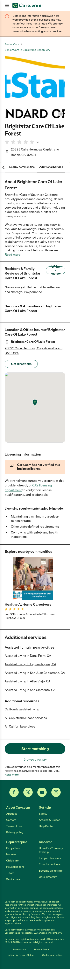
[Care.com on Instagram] (56, 792)
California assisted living (22, 709)
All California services (20, 726)
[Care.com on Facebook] (14, 792)
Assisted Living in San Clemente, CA (30, 690)
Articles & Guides (49, 820)
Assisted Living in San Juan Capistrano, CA (35, 673)
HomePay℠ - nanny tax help (51, 850)
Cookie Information (52, 955)
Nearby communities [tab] (22, 167)
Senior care (13, 879)
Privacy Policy (41, 949)
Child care (12, 860)
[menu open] (7, 5)
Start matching (35, 748)
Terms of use (14, 826)
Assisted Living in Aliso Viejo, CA (27, 681)
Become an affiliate (51, 870)
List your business (50, 858)
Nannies (11, 854)
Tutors (10, 873)
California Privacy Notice (21, 955)
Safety (43, 813)
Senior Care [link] (12, 44)
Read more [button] (12, 254)
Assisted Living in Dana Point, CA (28, 656)
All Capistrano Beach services (26, 718)
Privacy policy (14, 832)
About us (11, 813)
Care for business (49, 864)
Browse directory (35, 759)
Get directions (21, 364)
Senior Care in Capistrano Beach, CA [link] (27, 50)
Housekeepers (15, 866)
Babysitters (13, 848)
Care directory (48, 877)
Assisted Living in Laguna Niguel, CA (30, 664)
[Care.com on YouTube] (42, 792)
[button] (35, 87)
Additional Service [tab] (51, 167)
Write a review (56, 270)
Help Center (46, 826)
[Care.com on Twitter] (28, 792)
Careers (11, 820)
